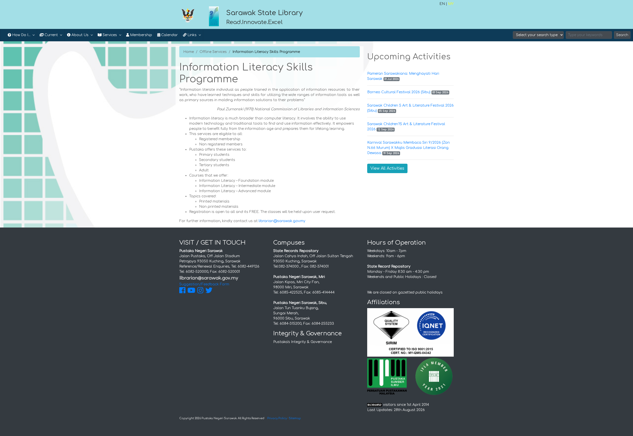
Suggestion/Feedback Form (204, 284)
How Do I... (20, 35)
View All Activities (387, 168)
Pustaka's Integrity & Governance (302, 342)
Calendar (169, 35)
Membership (140, 35)
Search (622, 35)
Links (191, 35)
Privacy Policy (277, 418)
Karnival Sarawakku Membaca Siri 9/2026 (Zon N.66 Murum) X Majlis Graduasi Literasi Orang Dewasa (408, 148)
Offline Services (213, 52)
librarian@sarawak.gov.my (282, 221)
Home (188, 52)
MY (451, 4)
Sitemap (295, 418)
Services (109, 35)
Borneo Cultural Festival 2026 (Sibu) (398, 92)
